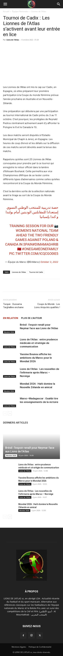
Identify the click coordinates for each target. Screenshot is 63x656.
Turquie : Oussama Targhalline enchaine (13, 306)
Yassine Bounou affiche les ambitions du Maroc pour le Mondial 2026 (36, 358)
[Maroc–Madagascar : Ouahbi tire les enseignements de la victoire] (10, 402)
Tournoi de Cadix (36, 272)
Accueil (6, 11)
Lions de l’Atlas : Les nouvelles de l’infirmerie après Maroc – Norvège (39, 372)
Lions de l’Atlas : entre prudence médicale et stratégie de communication (39, 343)
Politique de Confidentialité (40, 647)
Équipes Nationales (20, 11)
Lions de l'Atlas (12, 40)
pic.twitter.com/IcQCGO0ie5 (33, 254)
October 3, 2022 (49, 261)
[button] (5, 4)
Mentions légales (19, 647)
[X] (40, 635)
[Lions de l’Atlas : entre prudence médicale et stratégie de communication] (10, 343)
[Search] (58, 4)
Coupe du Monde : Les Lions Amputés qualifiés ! (47, 306)
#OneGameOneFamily (40, 249)
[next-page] (10, 413)
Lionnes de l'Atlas (38, 11)
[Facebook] (23, 635)
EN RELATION (10, 318)
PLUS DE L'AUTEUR (31, 318)
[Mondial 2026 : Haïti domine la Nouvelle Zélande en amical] (10, 387)
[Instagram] (31, 635)
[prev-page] (5, 413)
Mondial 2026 (9, 332)
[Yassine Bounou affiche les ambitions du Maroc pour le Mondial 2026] (10, 358)
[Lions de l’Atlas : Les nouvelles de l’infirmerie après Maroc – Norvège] (10, 372)
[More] (56, 285)
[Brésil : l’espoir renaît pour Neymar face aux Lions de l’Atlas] (10, 328)
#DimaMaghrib (45, 244)
